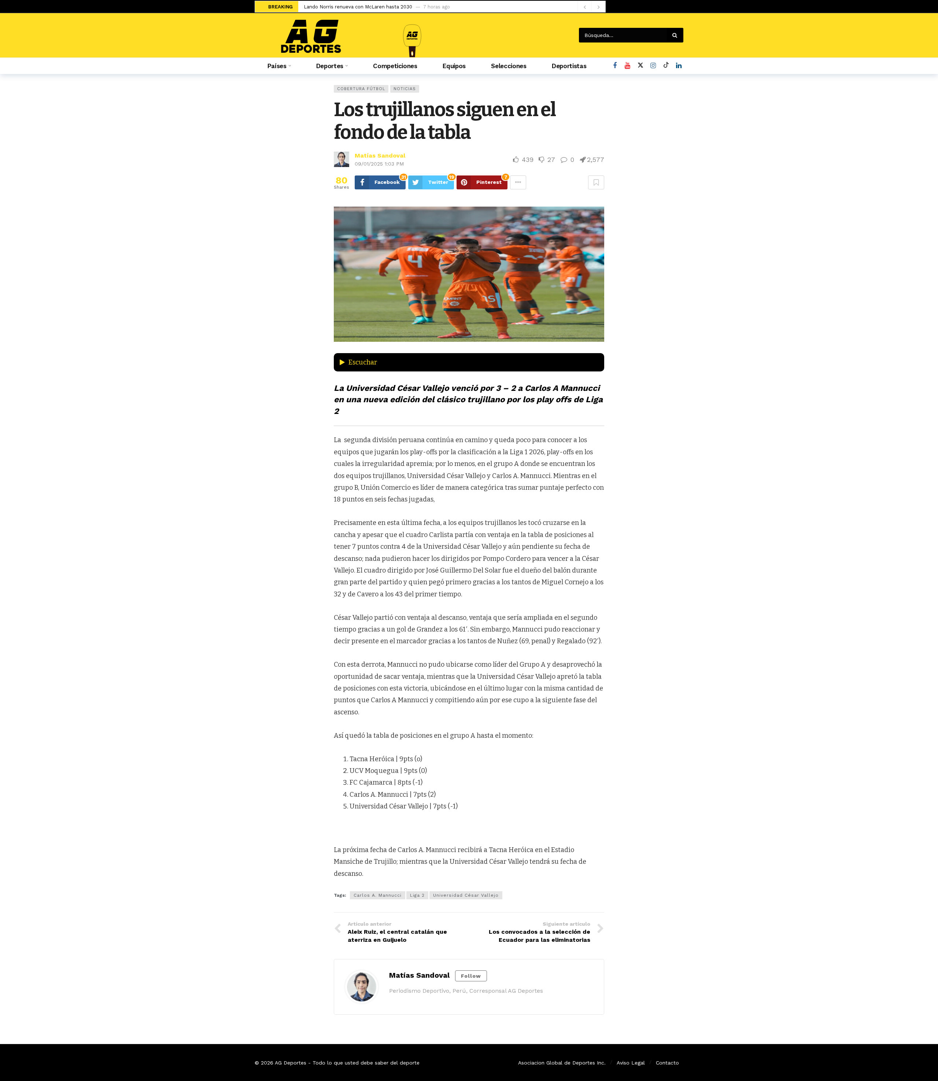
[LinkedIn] (678, 66)
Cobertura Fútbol (361, 88)
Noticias (405, 88)
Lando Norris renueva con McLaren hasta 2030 (358, 7)
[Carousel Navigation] (591, 7)
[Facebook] (614, 66)
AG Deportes (290, 1063)
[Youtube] (627, 66)
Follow (471, 976)
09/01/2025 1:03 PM (379, 164)
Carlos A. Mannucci (378, 895)
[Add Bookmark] (596, 182)
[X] (640, 66)
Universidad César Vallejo (466, 895)
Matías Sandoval (380, 155)
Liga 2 (417, 895)
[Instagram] (653, 66)
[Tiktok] (666, 66)
